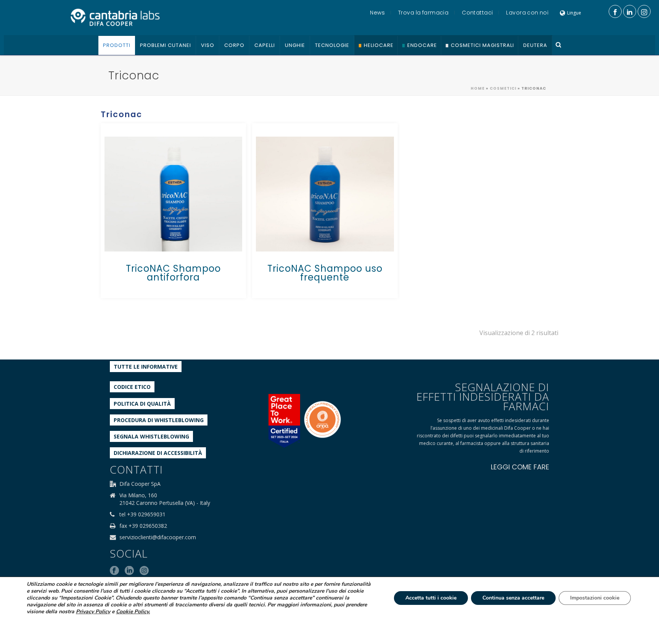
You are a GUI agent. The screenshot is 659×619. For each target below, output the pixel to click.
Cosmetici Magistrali (482, 45)
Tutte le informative (146, 366)
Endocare (422, 45)
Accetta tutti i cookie (430, 597)
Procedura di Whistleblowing (159, 420)
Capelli (264, 45)
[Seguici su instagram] (144, 571)
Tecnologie (332, 45)
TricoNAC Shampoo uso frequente (325, 273)
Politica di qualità (142, 403)
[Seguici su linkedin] (129, 571)
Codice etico (132, 386)
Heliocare (379, 45)
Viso (207, 45)
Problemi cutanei (165, 45)
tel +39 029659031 (142, 514)
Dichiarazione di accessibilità (158, 452)
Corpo (234, 45)
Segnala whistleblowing (151, 436)
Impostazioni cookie (594, 597)
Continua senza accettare (513, 597)
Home (478, 88)
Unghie (295, 45)
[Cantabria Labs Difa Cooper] (115, 17)
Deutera (535, 45)
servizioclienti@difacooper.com (157, 537)
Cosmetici (503, 88)
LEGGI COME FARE (520, 467)
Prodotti (116, 45)
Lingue (574, 13)
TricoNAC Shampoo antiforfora (173, 273)
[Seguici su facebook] (114, 571)
